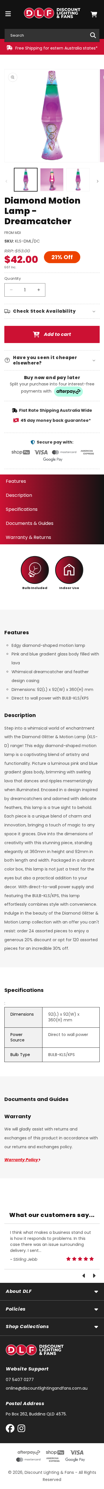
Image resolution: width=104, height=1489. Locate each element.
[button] (94, 14)
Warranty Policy (21, 1160)
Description (19, 495)
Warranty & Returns (28, 537)
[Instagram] (21, 1429)
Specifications (22, 509)
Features (16, 481)
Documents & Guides (29, 523)
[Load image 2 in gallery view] (51, 179)
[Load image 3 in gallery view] (78, 179)
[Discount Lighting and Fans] (52, 14)
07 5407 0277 (20, 1379)
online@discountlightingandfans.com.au (47, 1388)
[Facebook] (11, 1429)
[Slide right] (97, 181)
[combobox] (52, 35)
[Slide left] (6, 181)
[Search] (93, 35)
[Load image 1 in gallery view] (25, 179)
